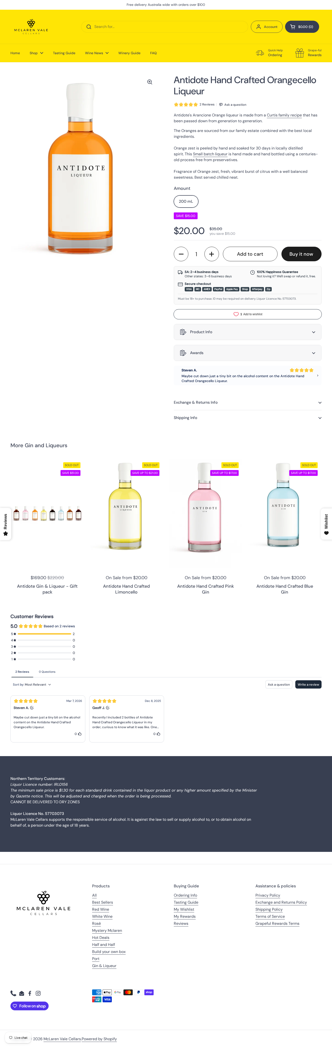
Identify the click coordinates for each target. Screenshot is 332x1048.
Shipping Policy (269, 909)
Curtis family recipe (284, 115)
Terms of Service (270, 916)
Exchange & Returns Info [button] (196, 402)
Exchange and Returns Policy (281, 902)
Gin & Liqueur (104, 965)
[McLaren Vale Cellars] (31, 26)
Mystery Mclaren (107, 930)
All (94, 895)
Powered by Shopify (99, 1038)
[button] (302, 27)
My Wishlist (184, 909)
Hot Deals (100, 937)
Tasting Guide (186, 902)
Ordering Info (185, 895)
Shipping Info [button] (185, 417)
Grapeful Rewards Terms (277, 923)
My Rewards (185, 916)
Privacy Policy (267, 895)
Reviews (181, 923)
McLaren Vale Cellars (62, 1038)
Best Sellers (102, 902)
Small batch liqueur (210, 154)
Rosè (96, 923)
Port (95, 958)
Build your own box (109, 951)
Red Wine (100, 909)
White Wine (102, 916)
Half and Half (103, 944)
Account (271, 27)
